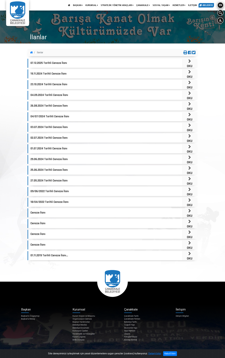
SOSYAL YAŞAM (161, 5)
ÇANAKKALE (142, 5)
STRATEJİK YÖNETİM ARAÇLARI (117, 5)
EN (220, 5)
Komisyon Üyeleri (80, 331)
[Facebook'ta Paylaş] (189, 53)
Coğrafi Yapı (129, 325)
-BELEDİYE (207, 5)
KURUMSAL (91, 5)
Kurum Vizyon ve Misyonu (84, 316)
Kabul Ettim (170, 353)
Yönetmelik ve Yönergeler (84, 334)
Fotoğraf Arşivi (130, 337)
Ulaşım (127, 334)
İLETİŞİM (192, 5)
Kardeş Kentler (130, 340)
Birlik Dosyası (78, 340)
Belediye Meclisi (80, 325)
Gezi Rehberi (129, 331)
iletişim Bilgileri (182, 316)
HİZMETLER (178, 5)
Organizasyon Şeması (82, 319)
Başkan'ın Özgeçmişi (30, 316)
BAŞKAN (77, 5)
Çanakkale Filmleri (132, 319)
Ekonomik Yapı (130, 328)
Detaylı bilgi (154, 353)
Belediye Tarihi (130, 322)
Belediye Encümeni (81, 328)
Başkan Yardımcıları (81, 322)
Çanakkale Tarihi (131, 316)
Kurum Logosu (79, 337)
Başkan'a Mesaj (28, 319)
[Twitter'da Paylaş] (193, 53)
